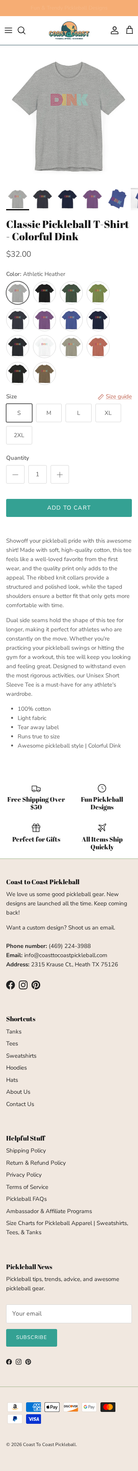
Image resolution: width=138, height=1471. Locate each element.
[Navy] (98, 319)
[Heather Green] (98, 292)
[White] (44, 346)
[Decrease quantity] (15, 474)
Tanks (13, 1031)
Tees (12, 1043)
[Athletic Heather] (17, 292)
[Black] (44, 292)
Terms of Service (27, 1187)
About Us (18, 1092)
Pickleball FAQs (26, 1199)
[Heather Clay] (98, 346)
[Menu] (8, 30)
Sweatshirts (21, 1056)
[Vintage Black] (17, 346)
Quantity (17, 458)
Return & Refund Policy (36, 1163)
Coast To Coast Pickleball (49, 1444)
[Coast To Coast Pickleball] (69, 30)
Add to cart (69, 508)
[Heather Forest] (71, 292)
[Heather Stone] (71, 346)
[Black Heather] (17, 373)
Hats (12, 1080)
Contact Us (20, 1104)
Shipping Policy (26, 1150)
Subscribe (31, 1337)
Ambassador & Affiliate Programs (49, 1211)
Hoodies (16, 1067)
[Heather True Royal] (71, 319)
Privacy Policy (24, 1175)
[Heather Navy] (17, 319)
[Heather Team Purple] (44, 319)
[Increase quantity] (60, 474)
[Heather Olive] (44, 373)
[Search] (25, 30)
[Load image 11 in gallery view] (69, 114)
